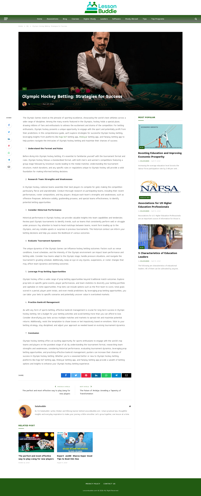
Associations (52, 18)
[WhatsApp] (9, 153)
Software (116, 18)
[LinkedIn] (9, 139)
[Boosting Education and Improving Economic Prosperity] (160, 136)
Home (39, 18)
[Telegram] (9, 160)
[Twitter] (9, 132)
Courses (75, 18)
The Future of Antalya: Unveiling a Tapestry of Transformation (100, 392)
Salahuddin (36, 104)
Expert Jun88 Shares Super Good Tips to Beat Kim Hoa (74, 457)
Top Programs (157, 18)
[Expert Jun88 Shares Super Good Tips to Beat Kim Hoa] (75, 442)
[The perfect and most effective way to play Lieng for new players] (36, 442)
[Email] (9, 166)
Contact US (109, 483)
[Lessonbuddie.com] (100, 7)
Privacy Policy (93, 483)
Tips (145, 18)
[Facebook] (9, 125)
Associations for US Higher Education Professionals (155, 205)
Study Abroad (131, 18)
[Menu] (6, 19)
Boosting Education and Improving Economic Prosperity (160, 155)
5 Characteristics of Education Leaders (157, 255)
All (24, 89)
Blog (65, 18)
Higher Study (90, 18)
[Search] (195, 19)
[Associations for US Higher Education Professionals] (160, 186)
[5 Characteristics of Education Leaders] (160, 236)
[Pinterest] (9, 146)
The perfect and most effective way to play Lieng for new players (46, 392)
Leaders (104, 18)
